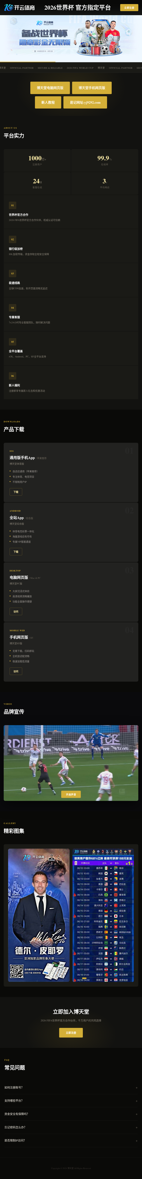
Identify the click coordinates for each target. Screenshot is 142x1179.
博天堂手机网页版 (92, 87)
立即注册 (129, 7)
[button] (50, 978)
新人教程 (48, 102)
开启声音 (71, 794)
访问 (15, 611)
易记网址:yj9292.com (85, 102)
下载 (15, 491)
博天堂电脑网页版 (50, 87)
